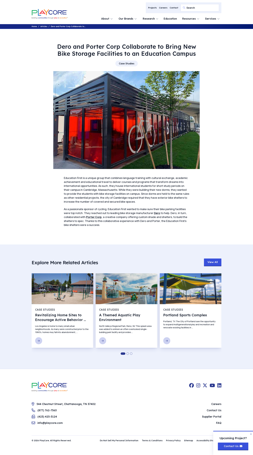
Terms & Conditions (152, 440)
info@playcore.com (50, 423)
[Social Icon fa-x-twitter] (205, 387)
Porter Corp (94, 217)
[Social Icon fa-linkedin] (219, 387)
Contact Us (214, 410)
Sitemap (188, 440)
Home (34, 26)
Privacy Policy (173, 440)
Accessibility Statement (208, 440)
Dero (157, 213)
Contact (174, 7)
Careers (163, 7)
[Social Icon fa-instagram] (198, 387)
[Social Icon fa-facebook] (191, 387)
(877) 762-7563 (47, 410)
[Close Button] (251, 434)
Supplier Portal (211, 416)
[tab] (123, 353)
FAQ (218, 423)
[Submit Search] (184, 7)
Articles (43, 26)
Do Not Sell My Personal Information (119, 440)
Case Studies (126, 63)
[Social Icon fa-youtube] (212, 387)
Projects (152, 7)
